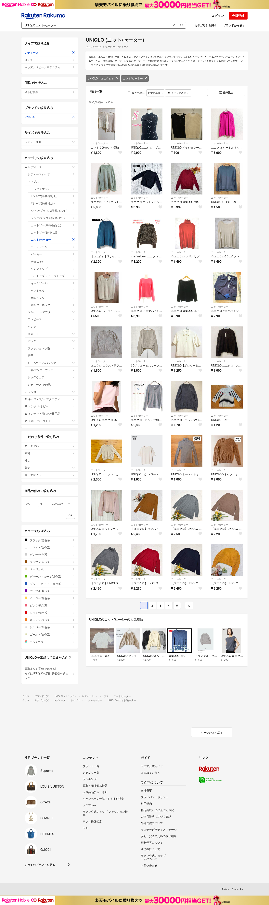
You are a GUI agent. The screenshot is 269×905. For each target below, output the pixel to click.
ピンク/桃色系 (38, 605)
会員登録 (238, 15)
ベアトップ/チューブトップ (48, 276)
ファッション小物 (39, 348)
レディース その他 (39, 384)
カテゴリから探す (206, 25)
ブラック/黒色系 (39, 540)
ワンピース (35, 319)
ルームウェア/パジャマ (42, 363)
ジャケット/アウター (40, 312)
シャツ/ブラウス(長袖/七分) (48, 218)
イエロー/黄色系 (39, 598)
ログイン (217, 15)
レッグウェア (36, 377)
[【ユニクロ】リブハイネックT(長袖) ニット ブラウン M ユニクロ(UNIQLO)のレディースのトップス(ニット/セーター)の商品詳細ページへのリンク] (146, 505)
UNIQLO (30, 117)
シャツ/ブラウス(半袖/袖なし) (49, 210)
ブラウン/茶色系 (39, 562)
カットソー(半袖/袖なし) (46, 225)
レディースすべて (39, 174)
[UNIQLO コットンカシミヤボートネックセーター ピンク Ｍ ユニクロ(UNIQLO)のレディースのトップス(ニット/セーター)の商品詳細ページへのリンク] (106, 505)
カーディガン (39, 247)
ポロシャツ (38, 298)
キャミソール (39, 283)
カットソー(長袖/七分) (44, 232)
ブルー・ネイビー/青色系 (45, 584)
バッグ (32, 341)
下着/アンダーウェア (40, 370)
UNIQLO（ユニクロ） (100, 78)
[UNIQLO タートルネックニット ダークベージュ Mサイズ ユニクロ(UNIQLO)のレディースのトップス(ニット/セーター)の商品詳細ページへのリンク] (187, 451)
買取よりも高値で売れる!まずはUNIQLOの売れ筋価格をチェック (46, 673)
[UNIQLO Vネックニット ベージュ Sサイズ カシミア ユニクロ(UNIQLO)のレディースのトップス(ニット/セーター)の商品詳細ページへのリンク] (227, 451)
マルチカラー (37, 642)
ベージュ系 (36, 569)
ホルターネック (40, 305)
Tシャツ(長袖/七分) (43, 203)
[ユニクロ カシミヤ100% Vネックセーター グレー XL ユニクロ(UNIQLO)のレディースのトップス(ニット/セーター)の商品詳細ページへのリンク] (187, 396)
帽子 (30, 355)
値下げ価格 (31, 92)
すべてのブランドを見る (40, 865)
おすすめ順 (154, 93)
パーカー (36, 254)
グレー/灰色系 (38, 554)
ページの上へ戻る (212, 732)
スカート (33, 334)
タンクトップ (39, 268)
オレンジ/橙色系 (39, 620)
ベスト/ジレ (38, 290)
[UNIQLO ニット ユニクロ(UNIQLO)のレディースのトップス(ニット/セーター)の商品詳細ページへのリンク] (227, 396)
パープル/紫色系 (39, 591)
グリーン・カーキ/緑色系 (45, 576)
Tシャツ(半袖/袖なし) (44, 196)
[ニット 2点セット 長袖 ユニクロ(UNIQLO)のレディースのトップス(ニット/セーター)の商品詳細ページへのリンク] (106, 124)
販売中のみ (138, 93)
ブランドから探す (234, 25)
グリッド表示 (178, 93)
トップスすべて (40, 189)
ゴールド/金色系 (39, 634)
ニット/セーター (133, 78)
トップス (33, 181)
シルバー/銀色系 (39, 627)
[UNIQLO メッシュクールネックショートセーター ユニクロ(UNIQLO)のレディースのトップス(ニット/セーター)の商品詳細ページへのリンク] (187, 124)
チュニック (38, 261)
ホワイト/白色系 (39, 547)
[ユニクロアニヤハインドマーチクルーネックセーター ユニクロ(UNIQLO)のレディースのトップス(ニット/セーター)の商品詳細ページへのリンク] (227, 288)
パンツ (32, 326)
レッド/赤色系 (38, 613)
